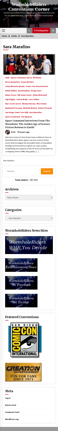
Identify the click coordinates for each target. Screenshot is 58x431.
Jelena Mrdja (22, 99)
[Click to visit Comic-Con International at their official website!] (23, 340)
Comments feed (12, 412)
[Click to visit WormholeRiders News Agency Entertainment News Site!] (21, 265)
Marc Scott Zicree (13, 103)
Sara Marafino (35, 112)
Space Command (12, 116)
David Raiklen (24, 90)
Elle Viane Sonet (25, 95)
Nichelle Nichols (30, 108)
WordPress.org (12, 419)
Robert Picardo (45, 108)
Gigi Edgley (10, 99)
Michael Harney (28, 103)
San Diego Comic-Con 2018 (16, 112)
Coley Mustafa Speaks (15, 86)
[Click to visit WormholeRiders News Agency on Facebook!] (21, 282)
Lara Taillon (34, 99)
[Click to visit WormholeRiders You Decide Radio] (29, 245)
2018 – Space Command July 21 (18, 77)
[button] (29, 30)
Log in (8, 398)
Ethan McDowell (40, 95)
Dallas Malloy (11, 90)
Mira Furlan (42, 103)
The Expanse (26, 116)
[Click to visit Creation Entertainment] (23, 372)
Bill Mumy (37, 77)
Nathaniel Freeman (13, 108)
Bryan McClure (27, 82)
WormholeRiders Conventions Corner (29, 7)
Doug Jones (36, 90)
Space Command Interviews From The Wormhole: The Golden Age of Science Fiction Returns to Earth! (27, 124)
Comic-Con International (37, 86)
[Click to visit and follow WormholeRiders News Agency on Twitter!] (21, 300)
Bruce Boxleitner (12, 82)
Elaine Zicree (10, 95)
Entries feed (10, 405)
